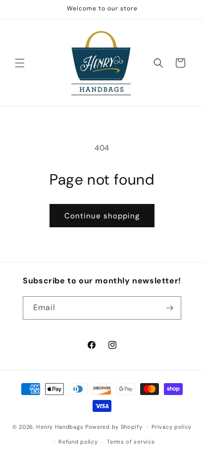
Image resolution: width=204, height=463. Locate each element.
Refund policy (78, 441)
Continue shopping (102, 216)
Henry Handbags (59, 426)
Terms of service (130, 441)
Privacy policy (172, 426)
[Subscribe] (170, 308)
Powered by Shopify (114, 426)
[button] (20, 63)
